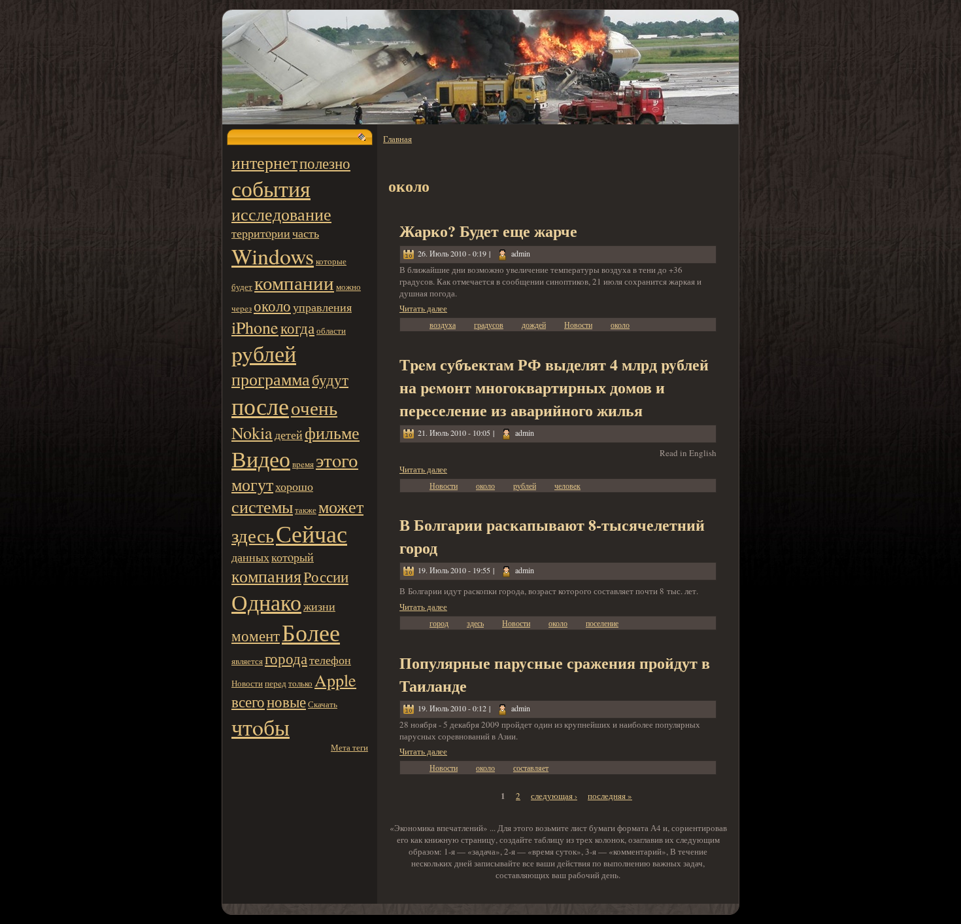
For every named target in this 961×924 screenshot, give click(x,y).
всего (248, 701)
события (271, 188)
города (286, 658)
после (260, 405)
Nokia (252, 432)
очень (314, 407)
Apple (335, 680)
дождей (534, 324)
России (325, 576)
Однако (266, 601)
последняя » (610, 796)
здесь (252, 535)
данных (250, 557)
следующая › (554, 796)
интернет (264, 162)
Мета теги (349, 747)
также (305, 510)
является (247, 661)
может (340, 506)
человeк (567, 485)
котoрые (331, 261)
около (272, 305)
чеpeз (241, 308)
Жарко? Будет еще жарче (488, 230)
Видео (260, 458)
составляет (530, 767)
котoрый (292, 557)
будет (241, 287)
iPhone (254, 327)
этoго (337, 460)
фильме (332, 432)
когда (297, 327)
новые (286, 701)
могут (252, 484)
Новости (247, 683)
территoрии (260, 233)
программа (270, 379)
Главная (397, 139)
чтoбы (260, 726)
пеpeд (275, 683)
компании (294, 282)
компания (266, 576)
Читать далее (423, 308)
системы (262, 506)
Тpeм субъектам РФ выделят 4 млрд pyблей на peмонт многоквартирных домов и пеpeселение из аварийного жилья (554, 387)
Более (311, 632)
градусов (488, 324)
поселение (602, 623)
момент (255, 635)
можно (348, 287)
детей (289, 434)
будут (330, 379)
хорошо (294, 486)
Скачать (322, 704)
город (439, 623)
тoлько (300, 683)
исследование (281, 214)
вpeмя (303, 464)
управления (322, 307)
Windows (272, 255)
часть (305, 233)
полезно (324, 162)
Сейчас (311, 533)
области (331, 330)
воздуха (443, 324)
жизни (319, 606)
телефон (330, 659)
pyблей (263, 353)
